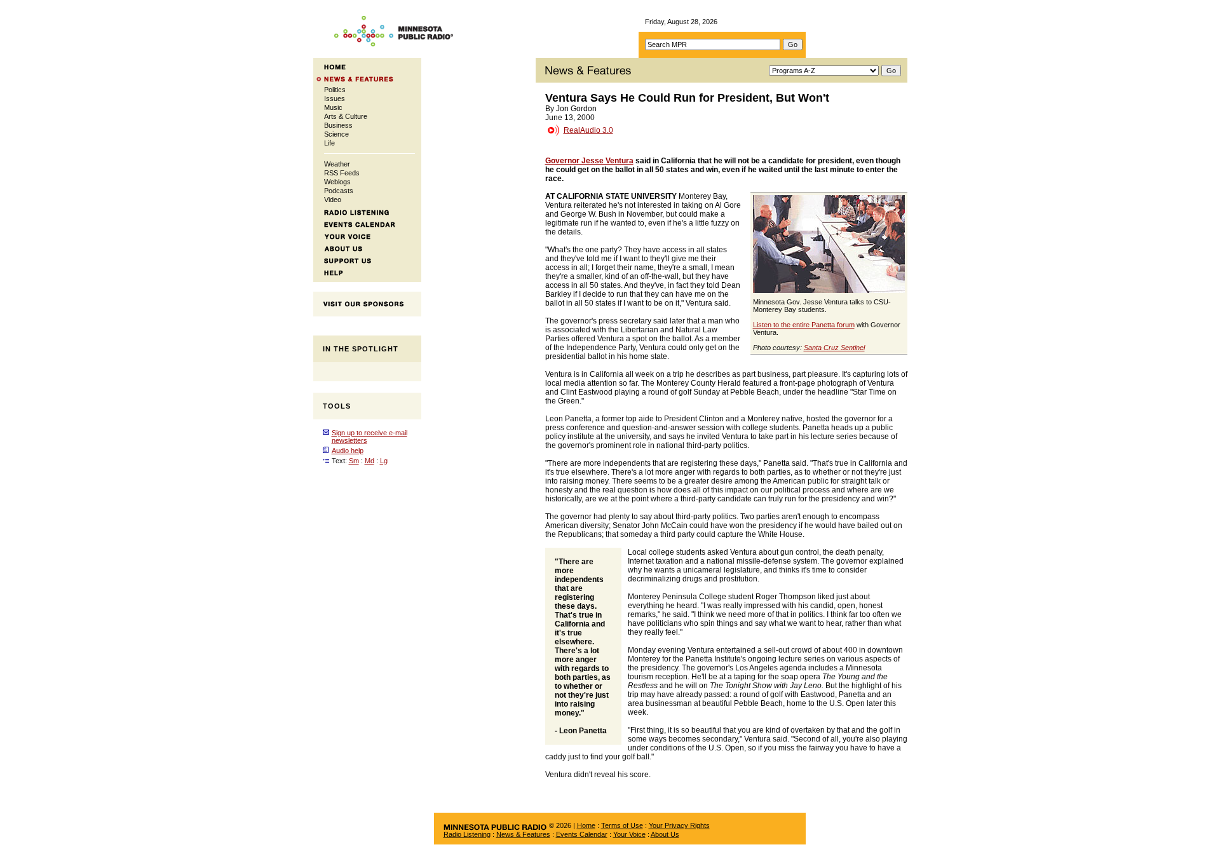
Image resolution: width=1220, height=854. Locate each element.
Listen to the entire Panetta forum (804, 325)
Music (333, 107)
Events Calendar (581, 834)
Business (338, 125)
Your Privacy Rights (679, 825)
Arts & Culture (345, 116)
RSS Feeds (342, 173)
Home (586, 825)
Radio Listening (467, 834)
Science (336, 134)
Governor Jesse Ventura (589, 160)
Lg (384, 460)
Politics (335, 89)
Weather (337, 164)
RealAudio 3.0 (588, 130)
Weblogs (337, 182)
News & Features (523, 834)
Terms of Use (622, 825)
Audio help (347, 450)
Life (329, 143)
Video (332, 199)
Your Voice (629, 834)
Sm (354, 460)
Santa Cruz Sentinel (834, 347)
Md (369, 460)
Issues (334, 98)
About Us (665, 834)
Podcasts (338, 190)
